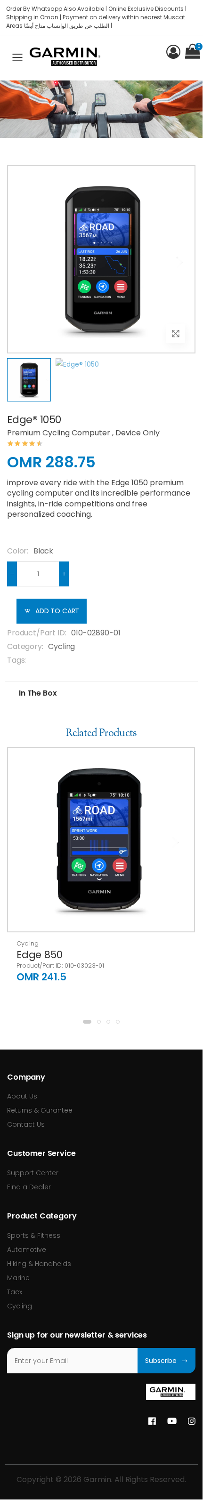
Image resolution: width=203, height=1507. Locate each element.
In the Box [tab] (38, 693)
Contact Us (26, 1124)
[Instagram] (191, 1422)
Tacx (14, 1292)
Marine (18, 1278)
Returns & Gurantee (40, 1110)
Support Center (32, 1173)
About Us (22, 1096)
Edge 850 (39, 955)
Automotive (26, 1249)
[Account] (173, 52)
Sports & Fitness (33, 1235)
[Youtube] (172, 1422)
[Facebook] (152, 1422)
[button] (192, 52)
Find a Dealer (29, 1187)
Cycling (61, 646)
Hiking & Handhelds (39, 1263)
